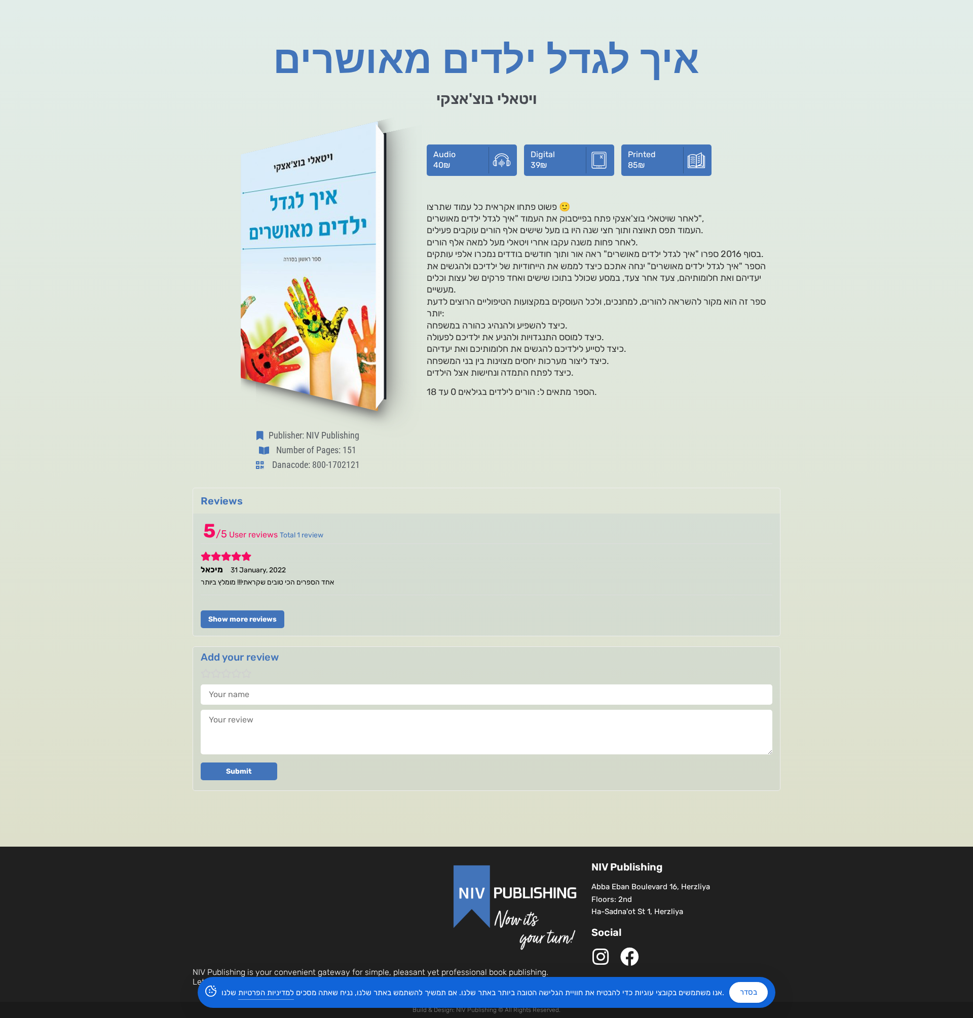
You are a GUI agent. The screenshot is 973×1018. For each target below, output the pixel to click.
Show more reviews (242, 619)
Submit (239, 771)
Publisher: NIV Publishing (314, 435)
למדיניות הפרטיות (266, 992)
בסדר (748, 992)
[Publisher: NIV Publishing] (262, 435)
